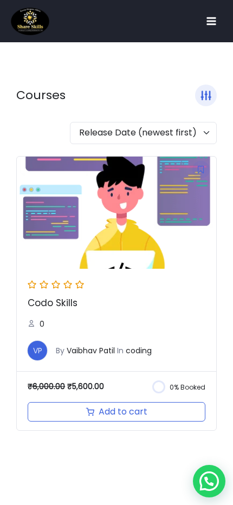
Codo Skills (52, 302)
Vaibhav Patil (91, 350)
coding (139, 350)
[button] (209, 481)
